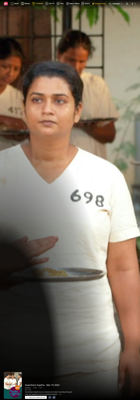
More (60, 394)
